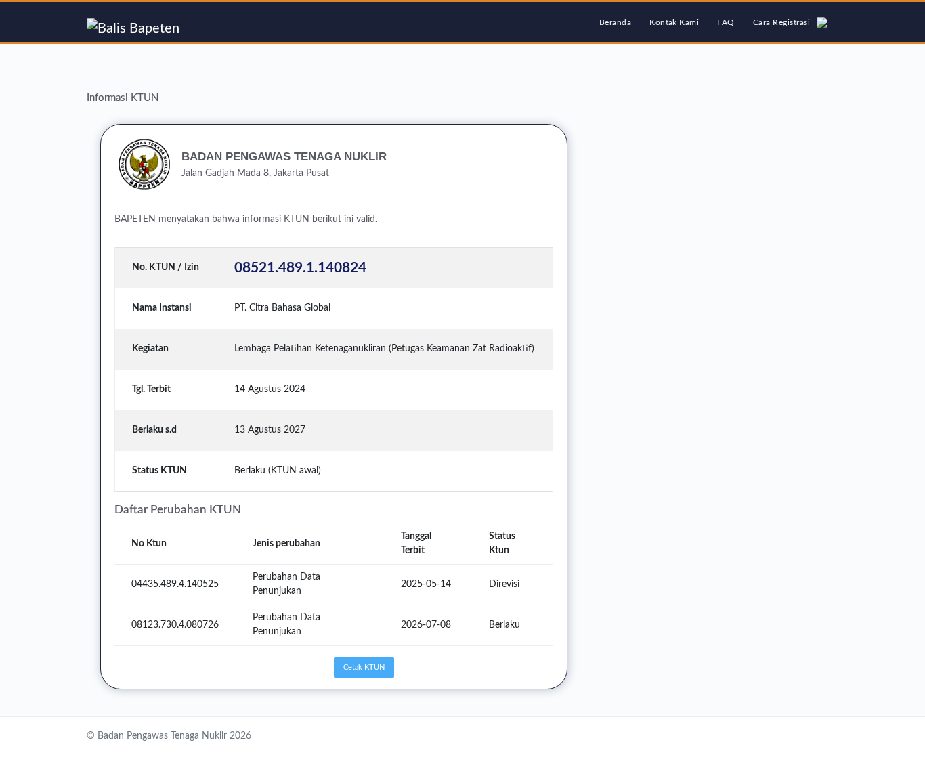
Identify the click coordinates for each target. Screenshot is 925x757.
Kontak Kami (674, 22)
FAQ (725, 22)
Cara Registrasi (781, 22)
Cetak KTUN (364, 667)
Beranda (618, 22)
